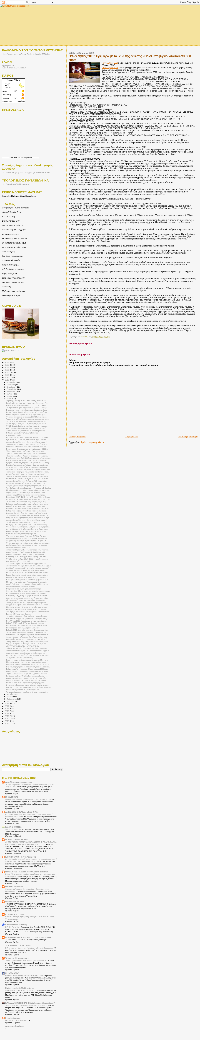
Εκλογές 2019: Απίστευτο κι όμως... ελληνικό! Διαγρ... (26, 506)
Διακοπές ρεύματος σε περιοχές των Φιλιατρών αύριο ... (27, 680)
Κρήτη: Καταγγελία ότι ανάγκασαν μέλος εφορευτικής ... (27, 575)
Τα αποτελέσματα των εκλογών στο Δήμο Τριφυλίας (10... (28, 515)
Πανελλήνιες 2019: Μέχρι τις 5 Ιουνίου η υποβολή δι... (26, 474)
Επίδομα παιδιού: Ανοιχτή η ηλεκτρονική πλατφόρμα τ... (27, 593)
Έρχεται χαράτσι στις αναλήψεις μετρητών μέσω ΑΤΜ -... (27, 486)
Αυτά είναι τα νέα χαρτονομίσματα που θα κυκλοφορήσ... (27, 545)
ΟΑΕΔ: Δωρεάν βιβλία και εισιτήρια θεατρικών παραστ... (27, 426)
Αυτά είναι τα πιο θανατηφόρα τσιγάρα (20, 586)
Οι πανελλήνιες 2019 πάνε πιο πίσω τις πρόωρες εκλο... (27, 529)
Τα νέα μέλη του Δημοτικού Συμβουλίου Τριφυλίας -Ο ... (27, 421)
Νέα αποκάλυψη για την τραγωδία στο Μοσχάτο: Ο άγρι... (28, 619)
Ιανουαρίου (11, 701)
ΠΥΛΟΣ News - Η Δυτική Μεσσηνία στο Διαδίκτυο (26, 872)
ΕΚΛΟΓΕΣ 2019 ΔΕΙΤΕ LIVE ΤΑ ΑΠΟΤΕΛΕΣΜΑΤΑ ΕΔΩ (27, 573)
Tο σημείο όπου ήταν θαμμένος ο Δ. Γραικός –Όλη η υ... (27, 408)
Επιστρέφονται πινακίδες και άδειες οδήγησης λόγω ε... (27, 683)
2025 (7, 365)
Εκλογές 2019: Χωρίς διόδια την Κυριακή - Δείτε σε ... (26, 623)
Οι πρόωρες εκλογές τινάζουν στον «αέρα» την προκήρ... (28, 543)
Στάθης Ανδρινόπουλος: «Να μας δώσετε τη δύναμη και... (27, 642)
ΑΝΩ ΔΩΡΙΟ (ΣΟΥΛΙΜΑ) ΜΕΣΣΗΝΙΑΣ (21, 812)
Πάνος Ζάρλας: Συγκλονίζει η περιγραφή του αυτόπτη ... (27, 412)
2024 (7, 367)
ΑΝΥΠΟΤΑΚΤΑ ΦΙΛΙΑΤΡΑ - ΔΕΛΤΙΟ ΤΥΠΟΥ (22, 646)
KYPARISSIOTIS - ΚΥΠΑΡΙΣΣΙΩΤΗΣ (20, 857)
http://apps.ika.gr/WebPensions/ (15, 184)
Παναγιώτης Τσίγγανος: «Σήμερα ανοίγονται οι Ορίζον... (27, 596)
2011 (7, 721)
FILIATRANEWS (12, 973)
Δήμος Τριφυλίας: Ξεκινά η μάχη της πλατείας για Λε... (26, 492)
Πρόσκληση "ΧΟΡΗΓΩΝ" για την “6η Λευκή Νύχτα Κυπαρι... (28, 497)
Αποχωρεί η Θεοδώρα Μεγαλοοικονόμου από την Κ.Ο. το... (28, 499)
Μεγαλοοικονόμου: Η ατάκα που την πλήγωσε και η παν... (28, 490)
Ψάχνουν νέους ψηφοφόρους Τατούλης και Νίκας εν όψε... (28, 518)
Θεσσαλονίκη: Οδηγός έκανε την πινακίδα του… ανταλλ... (28, 591)
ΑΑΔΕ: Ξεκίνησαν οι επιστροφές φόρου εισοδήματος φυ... (27, 584)
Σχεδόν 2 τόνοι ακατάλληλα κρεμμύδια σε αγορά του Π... (27, 453)
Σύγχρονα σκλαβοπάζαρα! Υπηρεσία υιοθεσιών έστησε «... (28, 605)
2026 (7, 362)
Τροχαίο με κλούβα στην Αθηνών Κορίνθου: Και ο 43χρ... (27, 476)
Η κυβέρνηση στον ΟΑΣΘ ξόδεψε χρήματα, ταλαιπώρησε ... (29, 458)
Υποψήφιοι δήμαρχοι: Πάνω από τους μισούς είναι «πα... (27, 616)
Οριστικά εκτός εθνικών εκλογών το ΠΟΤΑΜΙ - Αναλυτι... (27, 479)
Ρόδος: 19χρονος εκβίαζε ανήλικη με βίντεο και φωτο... (26, 414)
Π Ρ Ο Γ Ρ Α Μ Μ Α (12, 927)
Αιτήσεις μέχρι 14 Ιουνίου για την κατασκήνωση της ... (26, 495)
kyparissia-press (12, 1018)
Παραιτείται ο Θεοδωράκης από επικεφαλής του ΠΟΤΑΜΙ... (28, 508)
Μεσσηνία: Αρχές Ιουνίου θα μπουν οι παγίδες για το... (26, 662)
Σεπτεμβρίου (12, 389)
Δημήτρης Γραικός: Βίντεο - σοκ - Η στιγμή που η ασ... (26, 401)
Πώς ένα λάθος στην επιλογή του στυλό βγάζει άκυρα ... (27, 625)
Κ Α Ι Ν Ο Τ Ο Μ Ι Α (13, 827)
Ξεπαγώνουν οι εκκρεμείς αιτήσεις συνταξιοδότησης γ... (27, 444)
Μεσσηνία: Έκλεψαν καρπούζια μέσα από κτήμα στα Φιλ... (28, 664)
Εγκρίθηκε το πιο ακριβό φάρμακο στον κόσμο (23, 589)
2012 (7, 719)
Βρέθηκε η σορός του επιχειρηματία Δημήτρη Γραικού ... (27, 440)
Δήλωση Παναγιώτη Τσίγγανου (18, 547)
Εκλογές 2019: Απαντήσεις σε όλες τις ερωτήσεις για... (26, 609)
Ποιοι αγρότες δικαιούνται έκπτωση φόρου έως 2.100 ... (27, 449)
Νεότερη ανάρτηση (77, 437)
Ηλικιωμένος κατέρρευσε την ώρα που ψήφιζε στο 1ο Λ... (27, 580)
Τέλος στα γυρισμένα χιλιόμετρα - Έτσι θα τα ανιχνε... (26, 451)
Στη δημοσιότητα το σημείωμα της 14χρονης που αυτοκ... (27, 673)
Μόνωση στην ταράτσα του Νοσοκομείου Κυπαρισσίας (26, 582)
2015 (7, 711)
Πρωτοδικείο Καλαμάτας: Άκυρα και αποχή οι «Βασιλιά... (27, 513)
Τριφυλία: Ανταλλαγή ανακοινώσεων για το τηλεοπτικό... (27, 419)
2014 (7, 714)
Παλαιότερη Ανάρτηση (188, 437)
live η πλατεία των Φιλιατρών (14, 68)
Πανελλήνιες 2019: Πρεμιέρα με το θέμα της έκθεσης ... (27, 621)
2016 (7, 709)
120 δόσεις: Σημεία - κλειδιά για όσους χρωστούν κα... (26, 564)
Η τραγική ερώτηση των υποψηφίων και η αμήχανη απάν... (28, 685)
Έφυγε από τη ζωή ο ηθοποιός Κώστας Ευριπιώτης (25, 431)
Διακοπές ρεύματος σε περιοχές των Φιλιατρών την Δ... (27, 598)
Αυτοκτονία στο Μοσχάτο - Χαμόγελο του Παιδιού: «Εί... (27, 639)
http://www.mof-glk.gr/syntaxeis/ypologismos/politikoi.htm (26, 172)
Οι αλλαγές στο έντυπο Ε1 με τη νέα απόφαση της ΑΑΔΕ (27, 568)
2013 (7, 716)
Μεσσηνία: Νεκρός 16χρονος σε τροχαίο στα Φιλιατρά (26, 607)
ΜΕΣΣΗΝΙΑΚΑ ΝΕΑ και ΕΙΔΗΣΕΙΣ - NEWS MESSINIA (28, 937)
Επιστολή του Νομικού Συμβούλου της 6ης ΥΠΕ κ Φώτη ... (28, 437)
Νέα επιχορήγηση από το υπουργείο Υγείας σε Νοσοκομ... (28, 667)
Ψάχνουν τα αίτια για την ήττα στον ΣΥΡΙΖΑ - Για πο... (26, 536)
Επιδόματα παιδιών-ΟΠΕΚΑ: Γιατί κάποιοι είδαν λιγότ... (27, 676)
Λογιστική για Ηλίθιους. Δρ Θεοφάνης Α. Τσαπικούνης (25, 799)
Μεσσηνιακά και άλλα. (15, 902)
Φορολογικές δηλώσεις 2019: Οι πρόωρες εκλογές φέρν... (28, 527)
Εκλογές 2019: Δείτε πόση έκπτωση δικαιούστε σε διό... (27, 630)
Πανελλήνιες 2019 (110, 63)
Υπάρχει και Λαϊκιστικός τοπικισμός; (19, 658)
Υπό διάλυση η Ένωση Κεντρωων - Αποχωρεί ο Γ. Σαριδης (28, 488)
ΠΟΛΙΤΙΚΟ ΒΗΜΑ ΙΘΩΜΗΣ (16, 840)
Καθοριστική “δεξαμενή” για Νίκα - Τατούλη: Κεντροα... (26, 511)
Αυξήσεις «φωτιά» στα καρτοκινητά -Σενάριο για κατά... (26, 428)
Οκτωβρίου (11, 387)
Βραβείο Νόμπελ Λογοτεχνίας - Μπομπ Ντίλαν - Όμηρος (27, 463)
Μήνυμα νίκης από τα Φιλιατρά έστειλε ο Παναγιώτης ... (27, 644)
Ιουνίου (10, 396)
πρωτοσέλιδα (15, 157)
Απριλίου (10, 694)
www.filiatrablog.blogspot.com (18, 782)
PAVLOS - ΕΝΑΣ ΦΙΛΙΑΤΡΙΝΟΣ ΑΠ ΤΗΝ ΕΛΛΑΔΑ (24, 976)
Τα (10, 157)
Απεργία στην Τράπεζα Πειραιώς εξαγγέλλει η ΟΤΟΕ (26, 541)
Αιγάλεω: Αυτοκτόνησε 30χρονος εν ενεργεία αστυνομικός (28, 469)
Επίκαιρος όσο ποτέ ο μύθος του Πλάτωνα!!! (23, 628)
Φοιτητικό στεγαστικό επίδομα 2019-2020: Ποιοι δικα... (26, 417)
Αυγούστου (11, 391)
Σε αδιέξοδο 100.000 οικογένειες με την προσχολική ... (26, 502)
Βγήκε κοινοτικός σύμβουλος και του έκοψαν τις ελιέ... (26, 410)
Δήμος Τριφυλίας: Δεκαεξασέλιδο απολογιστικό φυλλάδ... (27, 671)
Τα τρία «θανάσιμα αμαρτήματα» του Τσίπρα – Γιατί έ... (26, 522)
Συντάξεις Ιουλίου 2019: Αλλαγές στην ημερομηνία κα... (27, 603)
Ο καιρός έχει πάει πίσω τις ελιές (18, 561)
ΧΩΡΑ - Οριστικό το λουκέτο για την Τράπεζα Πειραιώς (26, 961)
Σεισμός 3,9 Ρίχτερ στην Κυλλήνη (18, 614)
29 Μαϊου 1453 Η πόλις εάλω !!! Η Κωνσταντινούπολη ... (27, 467)
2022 (7, 372)
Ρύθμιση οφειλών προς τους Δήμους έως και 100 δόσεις (27, 669)
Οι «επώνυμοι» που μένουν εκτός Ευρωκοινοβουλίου (26, 538)
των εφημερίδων (26, 157)
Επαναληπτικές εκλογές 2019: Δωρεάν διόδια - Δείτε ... (26, 483)
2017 (7, 706)
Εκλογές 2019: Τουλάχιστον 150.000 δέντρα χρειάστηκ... (27, 525)
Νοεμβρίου (11, 385)
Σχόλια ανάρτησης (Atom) (92, 442)
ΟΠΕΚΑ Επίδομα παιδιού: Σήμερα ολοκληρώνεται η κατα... (28, 655)
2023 (7, 370)
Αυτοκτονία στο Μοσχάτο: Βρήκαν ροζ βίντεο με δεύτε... (27, 481)
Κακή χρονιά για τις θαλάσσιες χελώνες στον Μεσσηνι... (27, 660)
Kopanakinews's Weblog (16, 925)
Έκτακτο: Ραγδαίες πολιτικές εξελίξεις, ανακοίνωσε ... (26, 570)
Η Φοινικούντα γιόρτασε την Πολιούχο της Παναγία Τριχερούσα (29, 948)
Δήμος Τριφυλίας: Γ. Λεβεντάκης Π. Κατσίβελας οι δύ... (26, 552)
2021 (7, 375)
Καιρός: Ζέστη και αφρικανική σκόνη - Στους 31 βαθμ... (26, 531)
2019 (7, 380)
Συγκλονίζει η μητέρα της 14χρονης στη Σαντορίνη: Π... (27, 403)
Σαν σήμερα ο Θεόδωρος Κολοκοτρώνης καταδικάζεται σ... (28, 612)
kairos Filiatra (14, 80)
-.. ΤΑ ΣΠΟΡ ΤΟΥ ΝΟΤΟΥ (16, 914)
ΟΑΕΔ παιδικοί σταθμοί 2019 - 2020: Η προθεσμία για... (27, 559)
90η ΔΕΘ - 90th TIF (12, 829)
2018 (7, 704)
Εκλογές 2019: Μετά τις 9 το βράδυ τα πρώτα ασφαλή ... (27, 577)
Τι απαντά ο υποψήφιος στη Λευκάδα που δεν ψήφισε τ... (27, 472)
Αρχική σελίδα (131, 437)
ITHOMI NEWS (11, 797)
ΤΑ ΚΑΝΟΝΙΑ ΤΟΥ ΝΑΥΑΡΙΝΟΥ (19, 945)
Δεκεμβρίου (11, 382)
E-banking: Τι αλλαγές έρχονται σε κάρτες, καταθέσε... (26, 557)
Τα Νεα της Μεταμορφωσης (17, 958)
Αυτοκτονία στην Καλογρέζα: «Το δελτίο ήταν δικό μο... (26, 637)
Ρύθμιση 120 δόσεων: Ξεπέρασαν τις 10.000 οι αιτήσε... (27, 678)
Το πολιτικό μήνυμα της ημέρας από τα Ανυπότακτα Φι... (27, 692)
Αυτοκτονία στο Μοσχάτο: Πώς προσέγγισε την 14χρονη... (28, 651)
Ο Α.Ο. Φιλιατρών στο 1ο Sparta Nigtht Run (22, 690)
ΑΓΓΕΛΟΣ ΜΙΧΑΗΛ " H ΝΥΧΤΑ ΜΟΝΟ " (20, 990)
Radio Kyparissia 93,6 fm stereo (19, 988)
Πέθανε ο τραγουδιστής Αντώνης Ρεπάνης (22, 433)
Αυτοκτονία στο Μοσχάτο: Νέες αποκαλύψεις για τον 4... (27, 442)
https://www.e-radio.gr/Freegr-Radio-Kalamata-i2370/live (26, 54)
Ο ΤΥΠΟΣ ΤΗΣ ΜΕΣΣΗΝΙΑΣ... (17, 1020)
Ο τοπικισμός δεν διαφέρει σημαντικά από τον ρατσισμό (27, 635)
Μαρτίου (10, 697)
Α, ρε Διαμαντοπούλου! (14, 435)
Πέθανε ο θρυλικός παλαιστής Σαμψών (21, 534)
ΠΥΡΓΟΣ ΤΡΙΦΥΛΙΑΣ (14, 887)
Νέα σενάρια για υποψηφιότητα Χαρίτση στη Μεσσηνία (26, 460)
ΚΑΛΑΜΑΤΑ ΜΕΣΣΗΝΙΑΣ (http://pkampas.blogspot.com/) (30, 1003)
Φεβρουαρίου (12, 699)
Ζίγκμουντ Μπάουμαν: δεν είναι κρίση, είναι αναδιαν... (26, 600)
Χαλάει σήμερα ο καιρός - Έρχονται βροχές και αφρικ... (26, 424)
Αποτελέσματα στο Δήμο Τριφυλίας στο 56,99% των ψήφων (28, 566)
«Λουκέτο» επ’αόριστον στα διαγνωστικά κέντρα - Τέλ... (27, 447)
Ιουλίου (10, 394)
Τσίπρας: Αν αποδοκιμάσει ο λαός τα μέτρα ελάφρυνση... (27, 648)
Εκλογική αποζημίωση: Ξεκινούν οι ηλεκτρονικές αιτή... (27, 504)
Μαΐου (9, 398)
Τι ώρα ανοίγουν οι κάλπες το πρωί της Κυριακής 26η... (27, 632)
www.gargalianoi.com (14, 1026)
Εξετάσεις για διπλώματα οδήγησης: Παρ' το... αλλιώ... (26, 405)
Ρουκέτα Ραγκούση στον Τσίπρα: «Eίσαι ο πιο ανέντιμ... (27, 465)
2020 (7, 377)
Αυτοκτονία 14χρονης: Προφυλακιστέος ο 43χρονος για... (27, 550)
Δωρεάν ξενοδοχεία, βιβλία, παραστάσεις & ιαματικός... (26, 554)
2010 (7, 724)
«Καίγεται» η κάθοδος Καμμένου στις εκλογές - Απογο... (27, 456)
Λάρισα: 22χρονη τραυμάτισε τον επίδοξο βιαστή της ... (26, 653)
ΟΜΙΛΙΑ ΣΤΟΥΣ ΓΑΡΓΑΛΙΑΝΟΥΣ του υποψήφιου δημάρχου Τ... (30, 687)
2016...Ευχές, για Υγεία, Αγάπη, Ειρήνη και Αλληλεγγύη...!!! (27, 1005)
